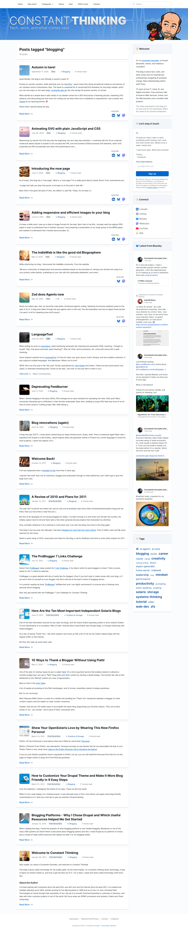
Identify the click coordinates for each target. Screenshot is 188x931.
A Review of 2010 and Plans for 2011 (59, 497)
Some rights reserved (108, 926)
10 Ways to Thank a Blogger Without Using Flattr (68, 660)
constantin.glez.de (59, 90)
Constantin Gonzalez (150, 60)
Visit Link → (25, 374)
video (151, 602)
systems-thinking (149, 597)
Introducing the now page (51, 168)
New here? (32, 4)
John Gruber (80, 365)
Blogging (66, 71)
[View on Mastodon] (124, 115)
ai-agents (145, 549)
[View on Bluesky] (119, 115)
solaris (141, 592)
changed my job (49, 470)
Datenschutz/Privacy (90, 919)
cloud (147, 558)
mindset (162, 575)
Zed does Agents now (48, 294)
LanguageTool (42, 334)
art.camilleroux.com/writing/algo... (151, 369)
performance (143, 579)
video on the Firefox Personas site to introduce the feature (72, 749)
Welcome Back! (43, 459)
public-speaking (143, 588)
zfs (153, 606)
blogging (142, 553)
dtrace (153, 562)
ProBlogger (34, 568)
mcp (152, 575)
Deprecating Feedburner (50, 386)
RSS (141, 233)
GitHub (143, 214)
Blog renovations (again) (50, 423)
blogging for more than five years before (79, 530)
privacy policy (152, 187)
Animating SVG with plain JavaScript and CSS (66, 128)
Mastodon (144, 223)
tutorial (141, 602)
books (154, 553)
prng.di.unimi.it (151, 275)
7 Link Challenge (61, 568)
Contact (96, 4)
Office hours (83, 4)
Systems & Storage (74, 615)
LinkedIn (144, 209)
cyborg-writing (142, 563)
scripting (157, 588)
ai (137, 549)
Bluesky (143, 218)
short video (40, 683)
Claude (22, 101)
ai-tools (156, 549)
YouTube (144, 228)
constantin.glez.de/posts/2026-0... (151, 456)
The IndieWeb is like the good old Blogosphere (66, 252)
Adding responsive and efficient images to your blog (71, 212)
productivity (145, 583)
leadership (142, 574)
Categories (46, 4)
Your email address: (144, 162)
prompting (161, 584)
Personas (86, 741)
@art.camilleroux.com (145, 364)
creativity (158, 558)
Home (20, 4)
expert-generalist (145, 566)
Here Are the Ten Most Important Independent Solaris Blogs (76, 611)
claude (139, 558)
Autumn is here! (43, 67)
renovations (45, 346)
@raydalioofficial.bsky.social (148, 435)
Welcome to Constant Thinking (55, 853)
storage (153, 592)
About (61, 4)
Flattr (64, 672)
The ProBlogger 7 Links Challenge (57, 556)
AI (58, 299)
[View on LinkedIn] (113, 115)
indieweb (156, 570)
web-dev (142, 606)
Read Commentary (42, 374)
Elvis (70, 84)
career (163, 553)
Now (71, 4)
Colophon (115, 919)
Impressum (74, 919)
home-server (143, 570)
